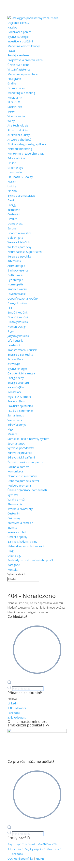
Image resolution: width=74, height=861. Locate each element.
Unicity (11, 186)
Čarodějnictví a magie (21, 373)
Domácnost (15, 224)
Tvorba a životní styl (20, 509)
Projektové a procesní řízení (25, 60)
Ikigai (10, 331)
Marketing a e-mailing (21, 93)
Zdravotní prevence (19, 453)
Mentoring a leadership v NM (26, 153)
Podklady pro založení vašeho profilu (30, 560)
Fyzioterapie (15, 280)
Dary (11, 844)
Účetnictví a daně (18, 65)
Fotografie (14, 79)
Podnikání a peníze (19, 32)
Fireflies (12, 219)
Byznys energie (17, 368)
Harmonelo (14, 172)
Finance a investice (19, 233)
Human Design (16, 326)
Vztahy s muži (16, 499)
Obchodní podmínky (20, 858)
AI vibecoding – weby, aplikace (26, 144)
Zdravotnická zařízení (21, 457)
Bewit (11, 200)
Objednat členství (18, 23)
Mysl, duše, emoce (19, 397)
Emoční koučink (17, 312)
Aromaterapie (16, 266)
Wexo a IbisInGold (19, 242)
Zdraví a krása (16, 158)
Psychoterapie (16, 294)
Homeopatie (15, 284)
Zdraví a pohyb (16, 424)
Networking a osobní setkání (25, 546)
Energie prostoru (18, 382)
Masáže (12, 434)
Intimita (12, 527)
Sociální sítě (14, 107)
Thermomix (14, 504)
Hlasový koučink (17, 322)
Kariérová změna (35, 844)
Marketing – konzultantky (23, 46)
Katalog (12, 27)
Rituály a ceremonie (20, 411)
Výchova (12, 495)
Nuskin (11, 181)
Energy (11, 205)
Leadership (14, 345)
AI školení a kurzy (18, 135)
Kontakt (12, 569)
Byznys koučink (17, 303)
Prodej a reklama (18, 55)
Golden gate (15, 237)
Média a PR (14, 97)
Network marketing (19, 149)
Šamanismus (15, 415)
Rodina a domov (18, 467)
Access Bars (15, 359)
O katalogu (14, 555)
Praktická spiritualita (20, 406)
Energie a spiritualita (20, 354)
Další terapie (15, 275)
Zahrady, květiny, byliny (22, 541)
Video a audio (16, 116)
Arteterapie (14, 261)
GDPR (40, 858)
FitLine (11, 163)
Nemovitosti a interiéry (22, 476)
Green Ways (15, 168)
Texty (11, 111)
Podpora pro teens (19, 485)
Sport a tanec (16, 443)
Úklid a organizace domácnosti (27, 490)
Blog (10, 551)
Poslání (51, 844)
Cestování (13, 214)
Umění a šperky (17, 537)
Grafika (12, 83)
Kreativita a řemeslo (20, 523)
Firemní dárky (16, 88)
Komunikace (15, 471)
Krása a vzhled (16, 532)
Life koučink (15, 340)
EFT (9, 308)
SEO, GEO (13, 102)
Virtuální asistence (18, 69)
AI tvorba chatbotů (19, 139)
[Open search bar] (9, 683)
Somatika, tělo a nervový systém (28, 439)
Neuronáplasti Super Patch (24, 252)
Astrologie (14, 364)
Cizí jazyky (14, 518)
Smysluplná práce (35, 849)
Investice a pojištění (20, 41)
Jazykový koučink (18, 336)
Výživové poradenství (20, 448)
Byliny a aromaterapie (21, 195)
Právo (11, 51)
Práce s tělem (16, 401)
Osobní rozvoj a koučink (22, 298)
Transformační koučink (22, 350)
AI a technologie (17, 125)
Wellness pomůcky (19, 247)
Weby (11, 121)
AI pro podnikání (17, 130)
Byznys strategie (18, 37)
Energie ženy (15, 378)
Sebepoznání (15, 849)
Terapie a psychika (19, 256)
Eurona (12, 228)
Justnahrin (13, 210)
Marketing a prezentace (22, 74)
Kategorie (13, 565)
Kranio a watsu (17, 289)
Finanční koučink (17, 317)
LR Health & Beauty (20, 177)
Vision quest (15, 420)
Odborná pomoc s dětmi (23, 481)
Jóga (10, 429)
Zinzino (12, 191)
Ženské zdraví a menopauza (25, 462)
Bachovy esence (17, 270)
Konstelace (14, 392)
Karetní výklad (16, 387)
